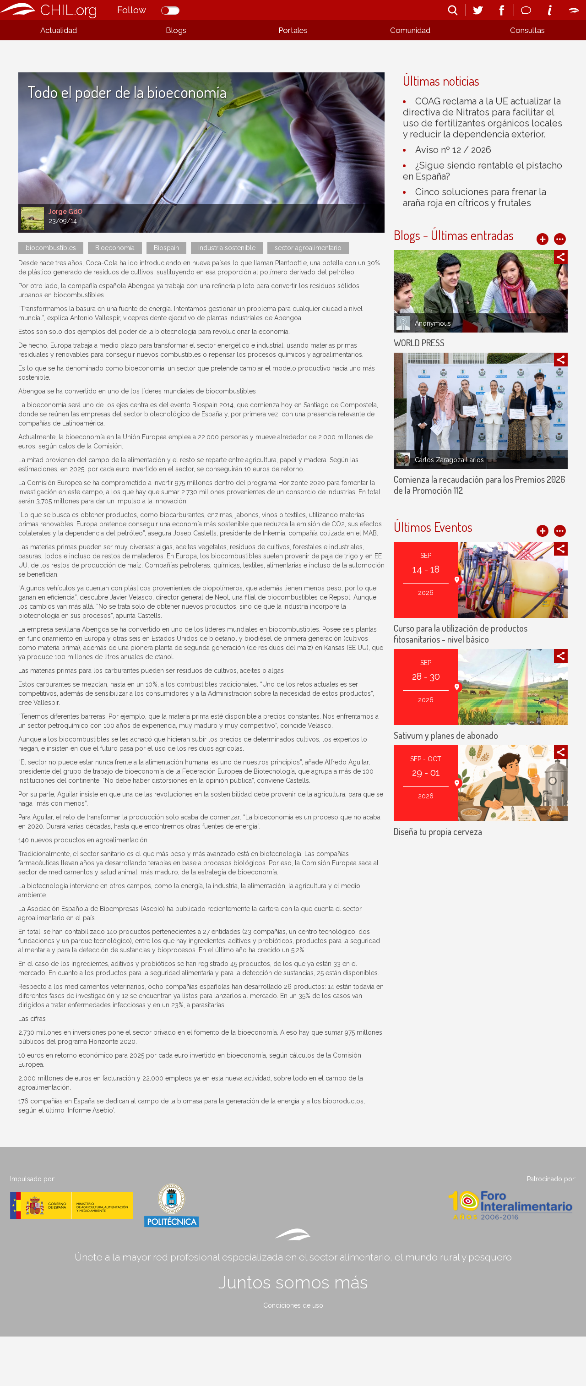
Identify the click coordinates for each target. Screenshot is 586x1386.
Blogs (176, 30)
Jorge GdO (65, 211)
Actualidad (58, 30)
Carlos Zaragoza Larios (449, 460)
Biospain (166, 247)
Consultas (527, 30)
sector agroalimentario (308, 247)
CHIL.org (68, 9)
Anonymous (433, 323)
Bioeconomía (115, 247)
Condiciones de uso (293, 1305)
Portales (293, 30)
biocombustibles (51, 247)
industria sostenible (226, 247)
